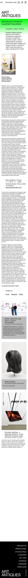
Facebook (22, 561)
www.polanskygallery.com (14, 187)
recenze (16, 28)
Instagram (22, 564)
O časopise (22, 555)
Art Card (22, 558)
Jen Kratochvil (9, 28)
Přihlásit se (21, 546)
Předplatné (21, 567)
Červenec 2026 (10, 2)
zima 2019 (21, 28)
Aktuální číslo (20, 552)
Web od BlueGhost (25, 572)
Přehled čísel (20, 549)
